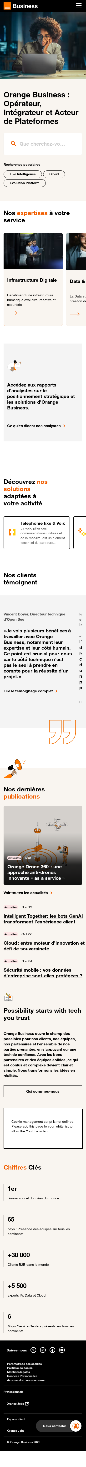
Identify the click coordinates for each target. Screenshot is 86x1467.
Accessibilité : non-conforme (26, 1380)
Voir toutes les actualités (26, 892)
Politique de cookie (20, 1368)
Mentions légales (18, 1372)
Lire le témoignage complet (28, 690)
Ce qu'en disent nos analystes (34, 425)
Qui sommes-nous (43, 1091)
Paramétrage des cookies (24, 1364)
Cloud (54, 174)
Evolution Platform (25, 183)
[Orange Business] (21, 6)
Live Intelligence (23, 174)
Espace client (16, 1419)
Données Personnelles (22, 1376)
